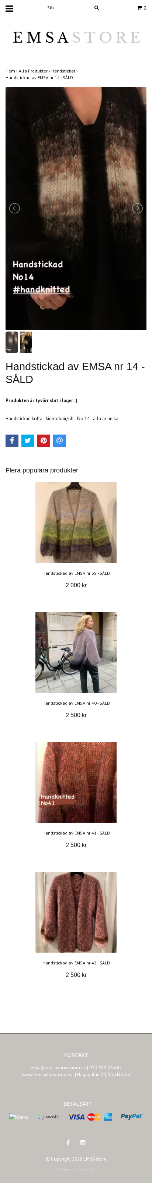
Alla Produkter (35, 71)
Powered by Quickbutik (76, 1169)
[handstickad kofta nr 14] (76, 208)
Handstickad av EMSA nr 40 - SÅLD (76, 703)
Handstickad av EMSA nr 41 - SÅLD (76, 833)
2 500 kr (76, 715)
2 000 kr (76, 585)
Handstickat (65, 71)
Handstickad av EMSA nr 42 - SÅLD (76, 963)
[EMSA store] (76, 42)
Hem (12, 71)
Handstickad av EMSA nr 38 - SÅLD (76, 573)
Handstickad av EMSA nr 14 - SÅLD (40, 77)
